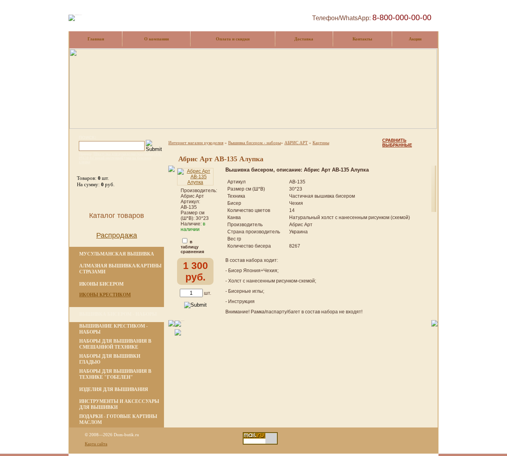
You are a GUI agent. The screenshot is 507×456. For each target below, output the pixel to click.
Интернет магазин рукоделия (195, 142)
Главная (96, 38)
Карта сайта (96, 443)
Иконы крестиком (105, 295)
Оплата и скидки (233, 38)
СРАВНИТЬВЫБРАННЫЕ (397, 142)
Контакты (362, 38)
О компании (156, 38)
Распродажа (116, 235)
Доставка (303, 38)
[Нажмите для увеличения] (195, 182)
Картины (321, 142)
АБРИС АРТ (296, 142)
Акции (415, 38)
